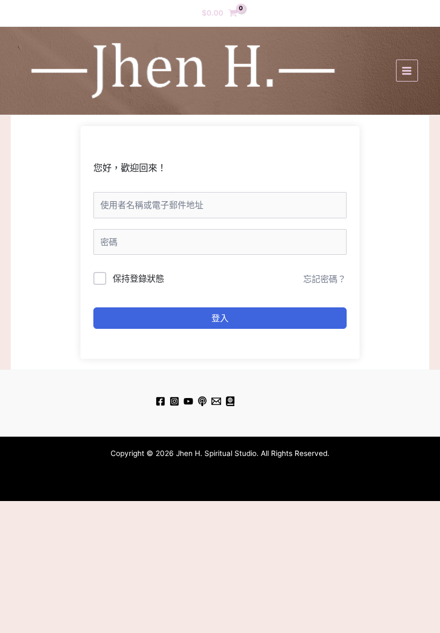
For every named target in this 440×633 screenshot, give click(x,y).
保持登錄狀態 (138, 278)
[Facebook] (160, 401)
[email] (216, 401)
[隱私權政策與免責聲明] (230, 401)
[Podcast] (202, 401)
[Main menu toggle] (407, 71)
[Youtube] (188, 401)
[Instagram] (174, 401)
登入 (220, 318)
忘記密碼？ (324, 279)
